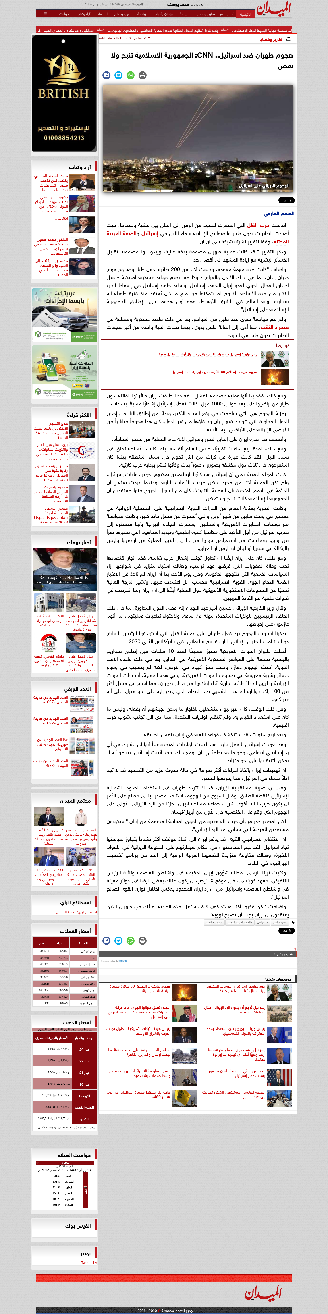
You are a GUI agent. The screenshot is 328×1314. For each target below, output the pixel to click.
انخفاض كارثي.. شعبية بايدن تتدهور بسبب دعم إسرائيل (237, 1073)
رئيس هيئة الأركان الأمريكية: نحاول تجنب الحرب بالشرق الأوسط (138, 1030)
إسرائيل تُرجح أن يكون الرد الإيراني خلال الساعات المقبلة (234, 1009)
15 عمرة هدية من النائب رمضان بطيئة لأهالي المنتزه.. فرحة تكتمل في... (81, 875)
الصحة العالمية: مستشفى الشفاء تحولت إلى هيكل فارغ (233, 1094)
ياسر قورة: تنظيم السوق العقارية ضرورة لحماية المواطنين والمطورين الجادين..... (219, 30)
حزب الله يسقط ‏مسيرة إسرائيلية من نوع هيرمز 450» (138, 1094)
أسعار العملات (75, 930)
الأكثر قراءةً (79, 414)
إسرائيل (149, 232)
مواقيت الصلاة (74, 1154)
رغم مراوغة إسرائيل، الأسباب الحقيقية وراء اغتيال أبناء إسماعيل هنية (208, 353)
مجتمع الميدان (75, 800)
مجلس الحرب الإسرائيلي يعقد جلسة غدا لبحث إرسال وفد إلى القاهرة (139, 1052)
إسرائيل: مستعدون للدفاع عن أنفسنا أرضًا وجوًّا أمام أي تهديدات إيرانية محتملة (236, 1054)
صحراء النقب (275, 326)
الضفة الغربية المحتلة (239, 922)
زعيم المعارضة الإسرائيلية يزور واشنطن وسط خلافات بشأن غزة (139, 1073)
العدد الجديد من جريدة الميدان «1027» (50, 699)
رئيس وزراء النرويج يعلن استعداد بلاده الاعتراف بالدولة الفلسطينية (236, 1030)
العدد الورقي (77, 688)
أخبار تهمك (79, 542)
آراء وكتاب (80, 166)
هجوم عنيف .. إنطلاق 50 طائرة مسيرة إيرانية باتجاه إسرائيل (214, 371)
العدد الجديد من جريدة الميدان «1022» (50, 720)
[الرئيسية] (245, 14)
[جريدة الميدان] (64, 94)
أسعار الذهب (77, 1022)
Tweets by (89, 1262)
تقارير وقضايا (270, 38)
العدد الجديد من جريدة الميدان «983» (50, 763)
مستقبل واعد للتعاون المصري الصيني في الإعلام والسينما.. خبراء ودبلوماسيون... (94, 30)
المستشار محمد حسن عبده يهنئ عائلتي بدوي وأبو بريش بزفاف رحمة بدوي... (81, 835)
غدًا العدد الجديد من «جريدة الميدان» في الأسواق (52, 744)
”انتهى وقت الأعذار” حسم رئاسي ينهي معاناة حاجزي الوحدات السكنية (49, 835)
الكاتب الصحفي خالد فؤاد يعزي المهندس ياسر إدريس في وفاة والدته (49, 875)
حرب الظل (258, 224)
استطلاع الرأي (75, 902)
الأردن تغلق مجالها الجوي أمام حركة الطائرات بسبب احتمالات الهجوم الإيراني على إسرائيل (139, 1011)
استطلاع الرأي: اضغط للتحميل (76, 911)
